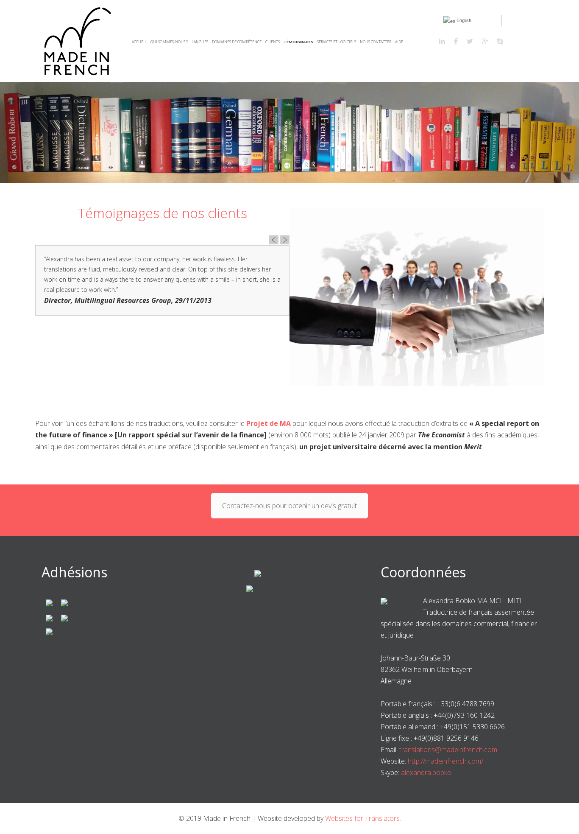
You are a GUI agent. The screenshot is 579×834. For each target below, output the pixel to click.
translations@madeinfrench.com (448, 749)
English (463, 20)
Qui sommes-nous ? (169, 42)
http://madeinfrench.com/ (445, 761)
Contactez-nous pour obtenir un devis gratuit (289, 505)
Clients (272, 42)
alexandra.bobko (426, 772)
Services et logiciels (336, 42)
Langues (200, 42)
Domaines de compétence (237, 42)
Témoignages (298, 42)
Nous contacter (375, 42)
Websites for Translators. (363, 818)
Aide (399, 42)
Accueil (139, 42)
